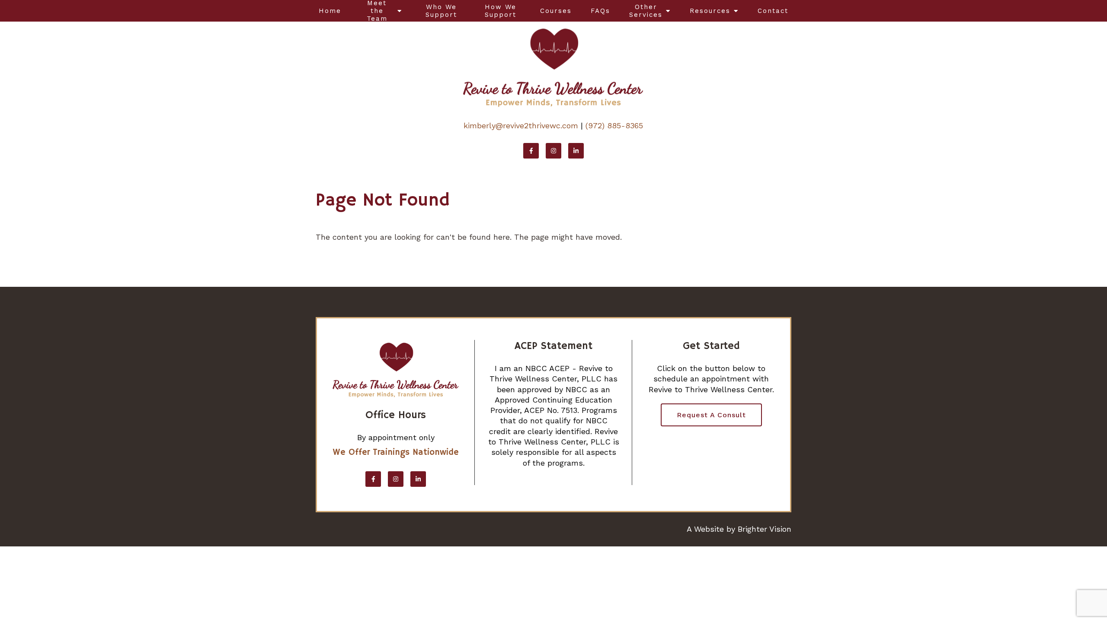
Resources (710, 11)
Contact (773, 11)
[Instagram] (553, 151)
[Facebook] (531, 151)
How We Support (500, 11)
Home (330, 11)
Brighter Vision (764, 528)
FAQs (600, 11)
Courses (556, 11)
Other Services (645, 11)
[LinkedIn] (576, 151)
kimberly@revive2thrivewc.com (521, 125)
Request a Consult (711, 415)
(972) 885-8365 (614, 125)
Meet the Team (377, 11)
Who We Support (441, 11)
